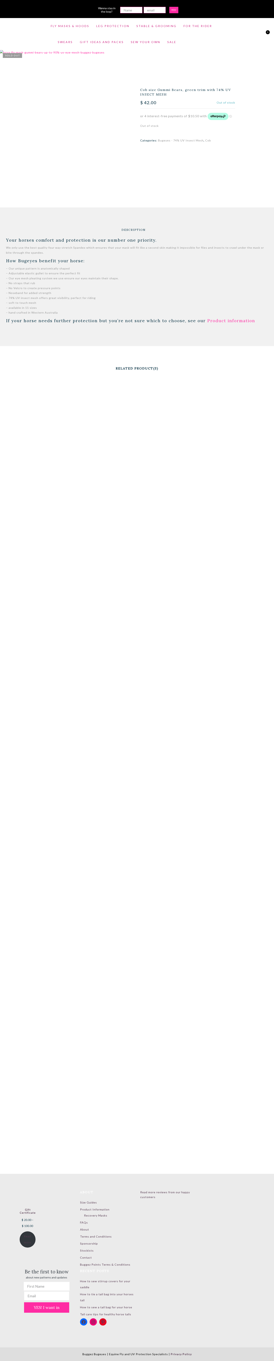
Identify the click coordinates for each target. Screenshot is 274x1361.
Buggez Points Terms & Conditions (105, 1264)
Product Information (95, 1209)
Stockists (87, 1250)
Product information (231, 320)
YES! (173, 9)
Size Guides (88, 1202)
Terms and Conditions (96, 1236)
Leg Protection (112, 26)
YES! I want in (47, 1307)
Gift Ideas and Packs (102, 42)
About (84, 1229)
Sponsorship (89, 1243)
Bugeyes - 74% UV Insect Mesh (181, 140)
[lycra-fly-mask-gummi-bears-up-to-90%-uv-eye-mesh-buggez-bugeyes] (67, 117)
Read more (27, 1239)
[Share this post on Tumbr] (199, 151)
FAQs (84, 1222)
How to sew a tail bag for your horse (106, 1307)
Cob (208, 140)
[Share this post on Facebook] (176, 151)
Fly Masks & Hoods (70, 26)
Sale (171, 42)
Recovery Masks (95, 1215)
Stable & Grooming (156, 26)
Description (134, 230)
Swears (65, 42)
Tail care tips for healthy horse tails (105, 1314)
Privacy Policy (181, 1354)
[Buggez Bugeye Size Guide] (89, 196)
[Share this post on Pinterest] (191, 151)
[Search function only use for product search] (250, 34)
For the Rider (198, 26)
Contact (86, 1257)
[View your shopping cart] (264, 34)
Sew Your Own (145, 42)
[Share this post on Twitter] (184, 151)
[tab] (134, 229)
